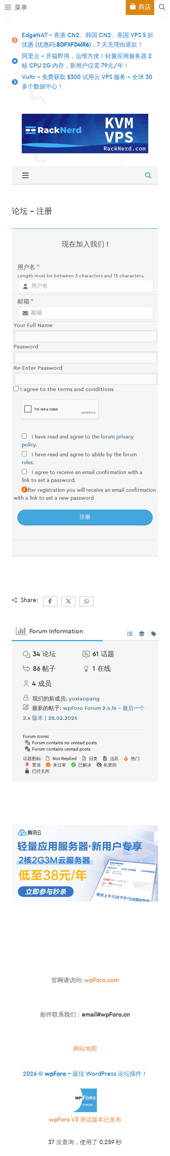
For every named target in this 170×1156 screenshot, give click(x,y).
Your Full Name (33, 325)
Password (25, 347)
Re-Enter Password (37, 368)
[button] (162, 7)
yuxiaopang (84, 699)
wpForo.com (101, 980)
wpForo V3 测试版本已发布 (85, 1120)
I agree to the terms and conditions (66, 389)
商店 (144, 7)
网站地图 (85, 1049)
